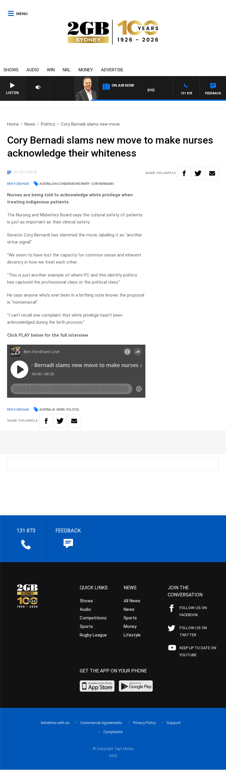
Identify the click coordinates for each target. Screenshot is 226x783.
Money (86, 70)
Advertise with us (55, 723)
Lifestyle (132, 635)
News (29, 124)
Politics (48, 124)
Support (174, 723)
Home (13, 124)
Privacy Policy (144, 723)
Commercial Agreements (101, 723)
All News (132, 600)
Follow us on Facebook (193, 611)
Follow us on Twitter (193, 631)
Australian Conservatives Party (64, 183)
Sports (86, 626)
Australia (47, 409)
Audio (32, 70)
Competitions (93, 618)
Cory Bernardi (102, 183)
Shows (11, 70)
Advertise (112, 70)
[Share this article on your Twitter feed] (198, 173)
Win (51, 70)
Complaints (113, 732)
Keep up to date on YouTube (198, 651)
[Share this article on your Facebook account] (184, 173)
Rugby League (93, 635)
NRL (67, 70)
